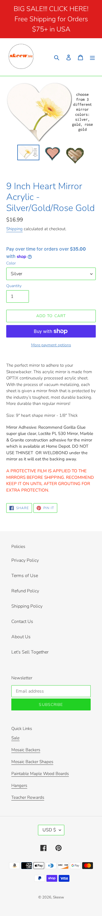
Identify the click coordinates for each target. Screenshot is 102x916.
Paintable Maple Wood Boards (40, 773)
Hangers (19, 785)
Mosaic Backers (25, 750)
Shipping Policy (26, 606)
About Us (21, 637)
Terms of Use (24, 576)
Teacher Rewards (27, 797)
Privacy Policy (25, 560)
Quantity (14, 286)
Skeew (58, 897)
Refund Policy (25, 591)
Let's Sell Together (29, 652)
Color (11, 263)
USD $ (49, 830)
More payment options (51, 345)
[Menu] (92, 57)
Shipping (14, 229)
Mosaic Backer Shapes (32, 762)
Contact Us (22, 621)
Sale (15, 738)
